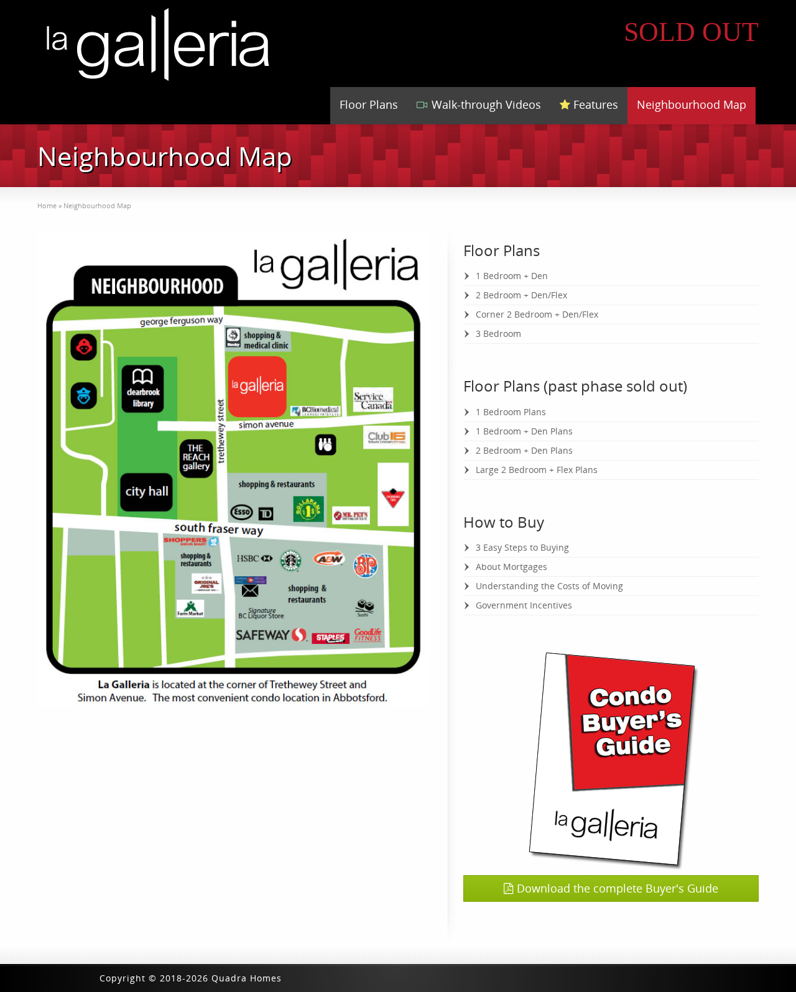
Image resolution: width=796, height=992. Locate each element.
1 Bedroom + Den (512, 276)
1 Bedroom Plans (511, 412)
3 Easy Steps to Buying (522, 547)
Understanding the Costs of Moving (549, 586)
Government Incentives (524, 605)
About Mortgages (511, 566)
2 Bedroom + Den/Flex (521, 295)
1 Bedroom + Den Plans (524, 431)
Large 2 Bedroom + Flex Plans (537, 469)
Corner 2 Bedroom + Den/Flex (537, 314)
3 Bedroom (498, 333)
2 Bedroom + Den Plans (524, 450)
